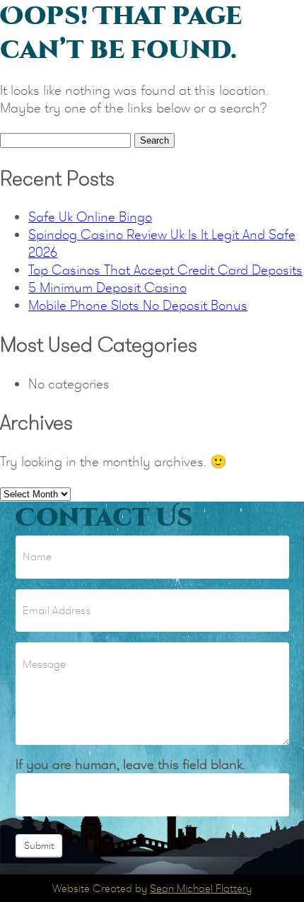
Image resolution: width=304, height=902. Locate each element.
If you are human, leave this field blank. (130, 764)
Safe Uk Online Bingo (90, 217)
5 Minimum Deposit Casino (107, 287)
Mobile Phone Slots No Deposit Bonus (137, 305)
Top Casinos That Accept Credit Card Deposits (165, 270)
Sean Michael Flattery (201, 888)
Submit (39, 845)
